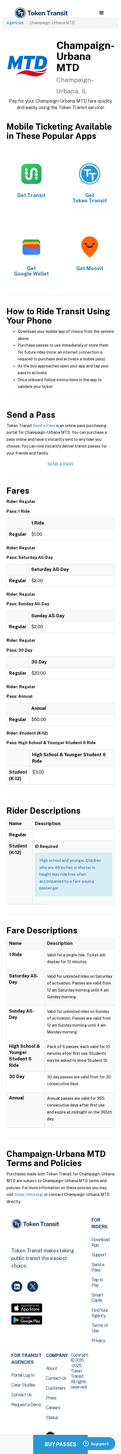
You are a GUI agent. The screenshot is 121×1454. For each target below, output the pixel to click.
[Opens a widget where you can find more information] (96, 1444)
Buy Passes (60, 1444)
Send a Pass (44, 425)
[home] (40, 13)
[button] (101, 12)
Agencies (15, 23)
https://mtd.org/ (29, 1194)
